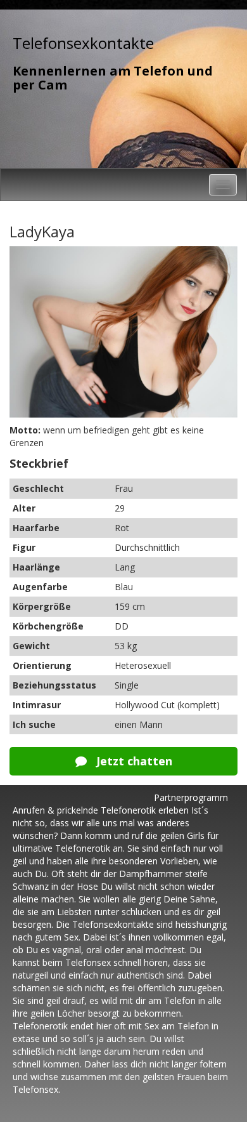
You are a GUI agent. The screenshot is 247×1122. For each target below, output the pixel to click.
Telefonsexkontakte (83, 42)
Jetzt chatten (132, 761)
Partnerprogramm (191, 797)
